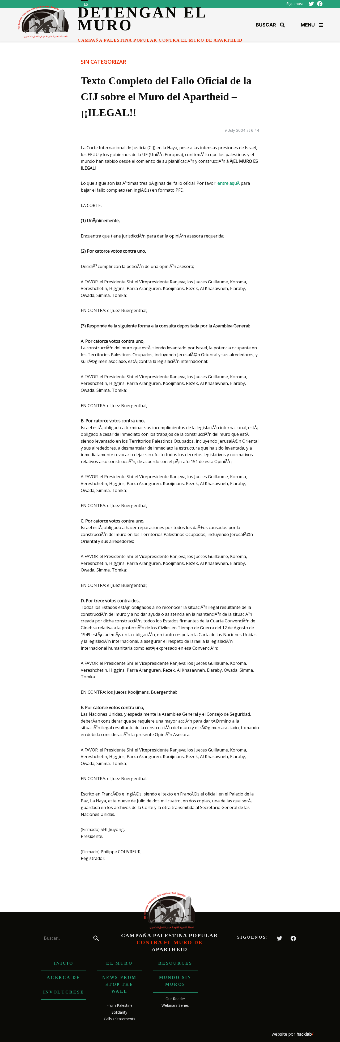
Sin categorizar (103, 61)
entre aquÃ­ (229, 183)
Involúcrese (63, 992)
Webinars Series (175, 1005)
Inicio (63, 963)
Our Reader (175, 998)
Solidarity (119, 1012)
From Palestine (120, 1005)
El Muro (119, 963)
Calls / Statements (119, 1018)
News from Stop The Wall (119, 984)
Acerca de (63, 977)
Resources (175, 963)
